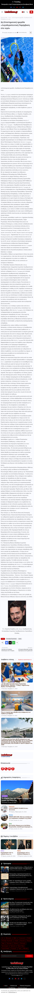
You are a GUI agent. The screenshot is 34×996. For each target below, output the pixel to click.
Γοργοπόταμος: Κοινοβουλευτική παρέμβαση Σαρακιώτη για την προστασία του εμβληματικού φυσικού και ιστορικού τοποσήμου (21, 888)
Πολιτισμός (22, 943)
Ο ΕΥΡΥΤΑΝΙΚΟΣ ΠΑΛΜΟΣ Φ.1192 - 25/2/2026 (19, 809)
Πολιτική (16, 943)
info (3, 938)
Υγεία (9, 17)
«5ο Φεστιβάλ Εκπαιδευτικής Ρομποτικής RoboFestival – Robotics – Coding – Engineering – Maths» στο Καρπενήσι (15, 685)
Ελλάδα (29, 938)
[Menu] (2, 12)
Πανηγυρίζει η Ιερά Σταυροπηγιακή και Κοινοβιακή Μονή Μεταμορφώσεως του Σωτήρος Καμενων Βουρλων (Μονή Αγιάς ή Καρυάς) (21, 875)
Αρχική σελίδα (4, 17)
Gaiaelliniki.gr (12, 987)
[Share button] (17, 642)
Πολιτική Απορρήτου (25, 985)
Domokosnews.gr (22, 987)
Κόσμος (29, 940)
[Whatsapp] (13, 642)
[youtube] (17, 7)
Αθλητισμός (8, 938)
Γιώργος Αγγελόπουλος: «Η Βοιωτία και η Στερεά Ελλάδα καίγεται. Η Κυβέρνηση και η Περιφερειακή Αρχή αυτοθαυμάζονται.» (21, 868)
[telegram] (23, 7)
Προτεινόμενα (5, 946)
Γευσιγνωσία (22, 938)
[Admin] (24, 979)
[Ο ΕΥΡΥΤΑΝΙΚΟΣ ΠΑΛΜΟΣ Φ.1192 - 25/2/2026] (4, 808)
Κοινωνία (22, 940)
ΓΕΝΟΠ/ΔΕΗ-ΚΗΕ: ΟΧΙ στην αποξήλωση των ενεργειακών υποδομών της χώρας (20, 817)
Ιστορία (16, 940)
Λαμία (3, 943)
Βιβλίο (15, 938)
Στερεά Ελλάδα (5, 948)
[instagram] (20, 7)
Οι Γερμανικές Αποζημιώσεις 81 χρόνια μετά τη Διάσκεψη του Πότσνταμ (20, 917)
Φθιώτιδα (25, 948)
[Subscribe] (31, 12)
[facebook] (11, 7)
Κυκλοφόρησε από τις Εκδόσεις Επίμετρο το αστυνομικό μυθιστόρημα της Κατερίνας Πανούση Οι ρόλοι (24, 853)
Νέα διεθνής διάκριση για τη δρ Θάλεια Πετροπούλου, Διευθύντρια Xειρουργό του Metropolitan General (20, 826)
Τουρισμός (13, 948)
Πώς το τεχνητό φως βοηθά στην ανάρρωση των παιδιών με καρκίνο (16, 713)
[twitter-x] (14, 7)
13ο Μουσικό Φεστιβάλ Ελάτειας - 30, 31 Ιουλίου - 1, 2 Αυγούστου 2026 (20, 923)
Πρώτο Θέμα (21, 946)
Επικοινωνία (13, 985)
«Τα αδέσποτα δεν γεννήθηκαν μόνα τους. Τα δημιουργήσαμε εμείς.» (21, 910)
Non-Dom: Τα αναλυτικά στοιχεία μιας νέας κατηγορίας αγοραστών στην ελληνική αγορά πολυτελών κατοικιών (21, 903)
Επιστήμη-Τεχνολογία (11, 638)
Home (6, 985)
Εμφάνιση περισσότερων (24, 659)
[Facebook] (6, 642)
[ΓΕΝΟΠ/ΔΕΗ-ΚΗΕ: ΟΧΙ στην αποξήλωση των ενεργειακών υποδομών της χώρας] (4, 817)
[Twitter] (10, 642)
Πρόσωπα (13, 946)
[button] (23, 12)
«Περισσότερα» (12, 992)
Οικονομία (9, 943)
